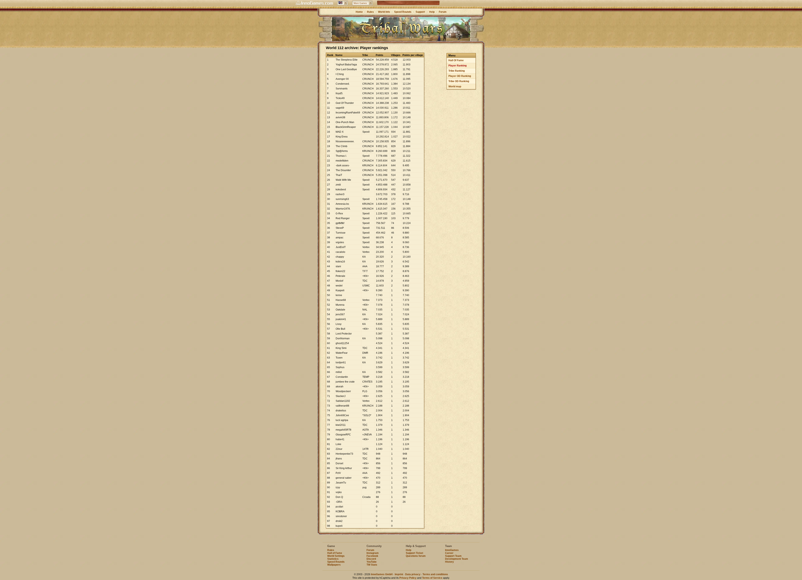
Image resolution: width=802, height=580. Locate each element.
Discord (371, 558)
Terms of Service (432, 577)
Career (449, 553)
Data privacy (412, 574)
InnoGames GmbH (382, 574)
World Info (384, 11)
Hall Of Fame (456, 60)
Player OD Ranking (459, 76)
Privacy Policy (407, 577)
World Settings (336, 556)
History (449, 561)
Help (432, 11)
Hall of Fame (334, 553)
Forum (443, 11)
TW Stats (372, 564)
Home (359, 11)
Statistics (333, 558)
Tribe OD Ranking (458, 81)
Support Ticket (414, 553)
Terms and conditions (435, 574)
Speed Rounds (402, 11)
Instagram (373, 553)
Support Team (453, 556)
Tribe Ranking (456, 70)
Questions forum (416, 556)
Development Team (456, 558)
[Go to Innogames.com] (314, 3)
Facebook (372, 556)
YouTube (372, 561)
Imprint (399, 574)
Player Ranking (457, 65)
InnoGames (452, 550)
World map (454, 86)
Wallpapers (334, 564)
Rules (370, 11)
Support (420, 11)
